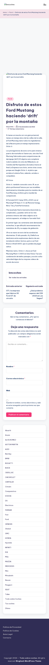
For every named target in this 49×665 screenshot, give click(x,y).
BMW (7, 458)
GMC (7, 533)
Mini (6, 571)
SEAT (7, 589)
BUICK (7, 468)
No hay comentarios (17, 129)
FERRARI (8, 510)
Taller (7, 594)
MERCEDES (9, 566)
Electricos (9, 505)
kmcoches (15, 272)
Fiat (6, 515)
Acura (7, 435)
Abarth (8, 430)
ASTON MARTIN (11, 444)
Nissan (8, 580)
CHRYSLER (9, 482)
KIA (6, 552)
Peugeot (8, 585)
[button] (18, 277)
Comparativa (10, 491)
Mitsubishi (9, 575)
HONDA (8, 538)
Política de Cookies (11, 631)
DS (6, 501)
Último (7, 608)
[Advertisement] (24, 43)
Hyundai (8, 543)
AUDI (7, 449)
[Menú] (44, 4)
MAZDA (8, 561)
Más (7, 557)
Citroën (8, 487)
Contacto (7, 638)
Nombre (10, 366)
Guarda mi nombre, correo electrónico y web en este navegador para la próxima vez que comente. (23, 405)
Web (8, 390)
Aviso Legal (7, 634)
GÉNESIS (8, 524)
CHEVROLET (10, 477)
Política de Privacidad (12, 627)
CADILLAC (9, 472)
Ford (10, 99)
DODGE (8, 496)
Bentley (8, 454)
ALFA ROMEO (10, 440)
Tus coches (9, 603)
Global (8, 529)
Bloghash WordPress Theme (28, 661)
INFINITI (8, 547)
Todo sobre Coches (13, 599)
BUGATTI (9, 463)
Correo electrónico (15, 378)
